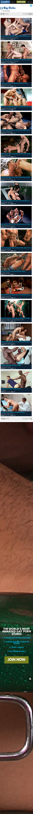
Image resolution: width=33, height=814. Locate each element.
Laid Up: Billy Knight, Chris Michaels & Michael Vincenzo (16, 342)
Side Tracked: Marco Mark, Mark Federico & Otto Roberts (16, 60)
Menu (30, 2)
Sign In (13, 2)
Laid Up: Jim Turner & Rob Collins (11, 389)
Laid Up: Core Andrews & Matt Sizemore (13, 412)
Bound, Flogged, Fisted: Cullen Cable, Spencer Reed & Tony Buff (16, 248)
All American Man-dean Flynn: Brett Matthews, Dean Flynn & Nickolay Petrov (16, 201)
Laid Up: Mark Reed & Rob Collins (11, 365)
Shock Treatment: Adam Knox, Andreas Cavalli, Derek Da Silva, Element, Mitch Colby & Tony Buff (16, 318)
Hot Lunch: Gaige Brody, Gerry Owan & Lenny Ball (16, 107)
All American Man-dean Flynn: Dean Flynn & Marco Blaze (16, 177)
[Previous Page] (3, 14)
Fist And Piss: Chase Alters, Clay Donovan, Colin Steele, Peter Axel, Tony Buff (16, 224)
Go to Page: (26, 14)
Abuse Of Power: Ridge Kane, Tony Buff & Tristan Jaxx (16, 295)
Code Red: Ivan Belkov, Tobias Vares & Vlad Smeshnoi (16, 36)
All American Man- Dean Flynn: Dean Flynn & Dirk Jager (16, 154)
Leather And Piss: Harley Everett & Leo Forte (14, 83)
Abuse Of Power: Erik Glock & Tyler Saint (13, 271)
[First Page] (1, 14)
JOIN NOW (21, 2)
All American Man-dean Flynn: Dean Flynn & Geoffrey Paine (16, 130)
